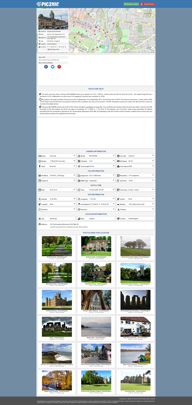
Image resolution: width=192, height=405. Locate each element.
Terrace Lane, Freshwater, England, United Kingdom (57, 364)
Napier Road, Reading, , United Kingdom (135, 364)
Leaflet (138, 52)
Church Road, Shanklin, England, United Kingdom (96, 364)
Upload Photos (149, 4)
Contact (153, 399)
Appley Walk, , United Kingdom (96, 337)
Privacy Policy (146, 399)
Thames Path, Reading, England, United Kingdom (96, 391)
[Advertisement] (110, 70)
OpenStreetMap (151, 52)
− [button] (152, 49)
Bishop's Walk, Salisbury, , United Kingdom (96, 311)
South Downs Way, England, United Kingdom (135, 257)
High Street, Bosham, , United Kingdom (135, 337)
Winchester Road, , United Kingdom (57, 284)
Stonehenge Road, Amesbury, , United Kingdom (135, 311)
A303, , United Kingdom (57, 337)
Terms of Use (137, 399)
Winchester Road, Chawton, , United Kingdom (135, 284)
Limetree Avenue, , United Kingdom (57, 311)
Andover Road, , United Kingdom (57, 257)
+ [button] (152, 46)
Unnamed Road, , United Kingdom (135, 391)
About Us (130, 399)
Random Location (132, 4)
